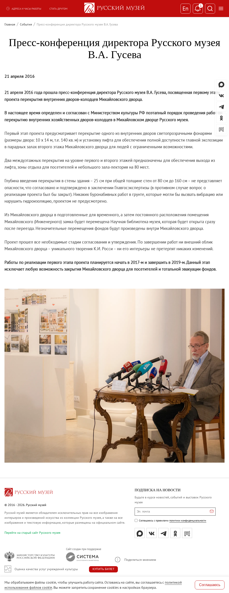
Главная (9, 24)
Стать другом (58, 8)
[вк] (151, 533)
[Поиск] (210, 9)
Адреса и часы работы (26, 8)
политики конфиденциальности (187, 520)
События (26, 24)
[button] (135, 559)
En (185, 8)
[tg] (163, 533)
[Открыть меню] (221, 8)
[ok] (175, 533)
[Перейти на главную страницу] (28, 493)
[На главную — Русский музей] (114, 8)
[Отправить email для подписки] (211, 511)
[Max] (140, 533)
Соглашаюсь (209, 585)
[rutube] (187, 533)
